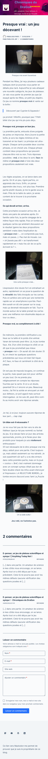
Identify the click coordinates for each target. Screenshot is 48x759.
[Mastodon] (5, 733)
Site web (8, 669)
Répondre (40, 559)
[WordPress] (18, 733)
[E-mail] (11, 733)
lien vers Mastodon (15, 746)
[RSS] (24, 733)
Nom (7, 653)
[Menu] (44, 7)
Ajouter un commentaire (16, 677)
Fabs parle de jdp (10, 39)
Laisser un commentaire (16, 711)
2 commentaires (26, 39)
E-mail (8, 661)
